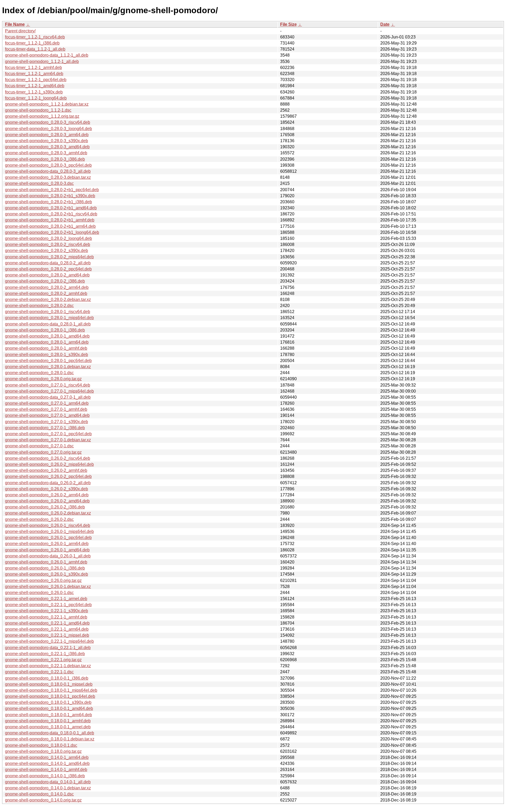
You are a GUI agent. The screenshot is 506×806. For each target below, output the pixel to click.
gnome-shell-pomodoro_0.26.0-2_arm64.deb (47, 495)
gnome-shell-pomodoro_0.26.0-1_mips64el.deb (49, 531)
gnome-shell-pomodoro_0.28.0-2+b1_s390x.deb (50, 196)
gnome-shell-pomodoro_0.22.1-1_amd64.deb (47, 623)
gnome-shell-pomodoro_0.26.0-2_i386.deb (45, 507)
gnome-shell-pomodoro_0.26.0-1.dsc (39, 592)
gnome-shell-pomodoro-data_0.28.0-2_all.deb (48, 263)
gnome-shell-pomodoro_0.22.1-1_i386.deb (45, 653)
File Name (15, 24)
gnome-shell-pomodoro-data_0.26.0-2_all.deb (48, 483)
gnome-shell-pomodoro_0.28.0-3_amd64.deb (47, 147)
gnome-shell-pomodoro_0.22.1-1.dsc (39, 672)
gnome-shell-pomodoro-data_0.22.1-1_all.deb (48, 647)
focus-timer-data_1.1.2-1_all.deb (35, 49)
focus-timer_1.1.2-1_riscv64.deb (35, 37)
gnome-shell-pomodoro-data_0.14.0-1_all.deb (48, 782)
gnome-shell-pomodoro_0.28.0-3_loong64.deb (48, 128)
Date (385, 24)
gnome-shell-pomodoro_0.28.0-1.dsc (39, 372)
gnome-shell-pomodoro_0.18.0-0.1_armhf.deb (48, 721)
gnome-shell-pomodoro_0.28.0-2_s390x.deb (46, 250)
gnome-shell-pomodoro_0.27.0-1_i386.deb (45, 428)
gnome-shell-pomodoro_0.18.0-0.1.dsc (41, 745)
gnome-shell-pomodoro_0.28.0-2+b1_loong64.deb (52, 232)
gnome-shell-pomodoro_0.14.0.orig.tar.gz (43, 800)
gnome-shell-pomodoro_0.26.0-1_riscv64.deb (47, 525)
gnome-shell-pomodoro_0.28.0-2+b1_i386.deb (48, 202)
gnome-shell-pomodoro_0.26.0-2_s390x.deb (46, 489)
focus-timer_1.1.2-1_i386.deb (32, 43)
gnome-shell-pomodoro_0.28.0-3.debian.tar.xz (48, 177)
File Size (288, 24)
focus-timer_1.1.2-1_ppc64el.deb (35, 79)
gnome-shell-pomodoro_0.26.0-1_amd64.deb (47, 550)
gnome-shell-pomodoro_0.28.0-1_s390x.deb (46, 354)
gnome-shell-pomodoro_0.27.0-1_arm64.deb (47, 403)
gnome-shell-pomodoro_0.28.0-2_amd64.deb (47, 275)
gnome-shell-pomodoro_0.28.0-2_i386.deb (45, 281)
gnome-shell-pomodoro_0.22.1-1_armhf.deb (46, 617)
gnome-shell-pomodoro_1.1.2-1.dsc (38, 110)
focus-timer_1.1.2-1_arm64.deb (34, 73)
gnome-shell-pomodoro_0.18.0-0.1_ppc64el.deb (50, 696)
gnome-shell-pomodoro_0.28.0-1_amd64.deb (47, 336)
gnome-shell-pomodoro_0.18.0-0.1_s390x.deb (48, 702)
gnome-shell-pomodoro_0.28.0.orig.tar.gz (43, 379)
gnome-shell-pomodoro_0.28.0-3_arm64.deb (47, 134)
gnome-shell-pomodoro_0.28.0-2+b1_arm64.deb (50, 226)
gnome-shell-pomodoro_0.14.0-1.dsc (39, 794)
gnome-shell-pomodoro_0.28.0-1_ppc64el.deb (48, 360)
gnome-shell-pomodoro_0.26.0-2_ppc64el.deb (48, 476)
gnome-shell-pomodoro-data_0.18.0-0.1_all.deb (49, 733)
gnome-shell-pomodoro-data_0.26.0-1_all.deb (48, 556)
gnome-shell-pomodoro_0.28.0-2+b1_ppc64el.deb (52, 189)
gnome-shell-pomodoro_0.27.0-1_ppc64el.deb (48, 434)
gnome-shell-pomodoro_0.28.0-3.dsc (39, 183)
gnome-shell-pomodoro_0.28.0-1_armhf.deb (46, 348)
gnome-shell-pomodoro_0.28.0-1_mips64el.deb (49, 317)
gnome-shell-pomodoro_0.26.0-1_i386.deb (45, 568)
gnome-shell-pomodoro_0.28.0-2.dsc (39, 305)
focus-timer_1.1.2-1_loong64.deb (36, 98)
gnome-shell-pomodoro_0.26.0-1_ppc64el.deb (48, 537)
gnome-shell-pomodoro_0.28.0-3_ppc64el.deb (48, 165)
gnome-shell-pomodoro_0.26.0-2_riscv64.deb (47, 458)
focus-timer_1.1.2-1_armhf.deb (33, 67)
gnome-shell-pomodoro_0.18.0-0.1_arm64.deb (48, 715)
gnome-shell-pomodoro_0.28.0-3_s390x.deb (46, 141)
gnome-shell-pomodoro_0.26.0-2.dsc (39, 519)
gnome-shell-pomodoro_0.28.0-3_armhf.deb (46, 153)
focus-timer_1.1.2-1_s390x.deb (34, 92)
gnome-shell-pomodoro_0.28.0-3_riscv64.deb (47, 122)
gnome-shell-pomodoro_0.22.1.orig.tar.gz (43, 659)
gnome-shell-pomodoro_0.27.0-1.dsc (39, 446)
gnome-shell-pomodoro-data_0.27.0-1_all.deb (48, 397)
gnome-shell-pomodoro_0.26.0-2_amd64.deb (47, 501)
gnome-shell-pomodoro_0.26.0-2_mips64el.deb (49, 464)
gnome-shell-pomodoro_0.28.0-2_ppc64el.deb (48, 269)
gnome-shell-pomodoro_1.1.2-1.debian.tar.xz (47, 104)
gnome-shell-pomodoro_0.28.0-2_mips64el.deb (49, 257)
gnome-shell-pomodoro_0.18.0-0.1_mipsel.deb (49, 684)
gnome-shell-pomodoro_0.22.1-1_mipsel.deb (47, 635)
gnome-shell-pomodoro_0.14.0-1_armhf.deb (46, 769)
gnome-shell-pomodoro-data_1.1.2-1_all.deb (46, 55)
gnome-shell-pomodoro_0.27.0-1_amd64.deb (47, 415)
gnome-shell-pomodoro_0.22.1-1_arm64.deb (47, 629)
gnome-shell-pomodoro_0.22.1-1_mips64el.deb (49, 641)
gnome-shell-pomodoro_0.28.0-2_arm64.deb (47, 287)
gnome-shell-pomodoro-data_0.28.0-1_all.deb (48, 324)
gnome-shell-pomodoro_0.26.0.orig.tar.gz (43, 580)
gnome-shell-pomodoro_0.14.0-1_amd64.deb (47, 763)
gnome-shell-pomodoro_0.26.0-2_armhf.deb (46, 470)
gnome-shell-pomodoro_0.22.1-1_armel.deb (46, 598)
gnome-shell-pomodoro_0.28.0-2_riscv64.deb (47, 244)
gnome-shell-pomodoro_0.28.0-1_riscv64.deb (47, 311)
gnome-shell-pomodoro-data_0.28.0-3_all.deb (48, 171)
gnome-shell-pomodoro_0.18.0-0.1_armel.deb (48, 727)
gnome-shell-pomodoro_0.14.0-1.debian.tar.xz (48, 788)
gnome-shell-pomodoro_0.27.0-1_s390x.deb (46, 421)
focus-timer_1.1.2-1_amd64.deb (34, 85)
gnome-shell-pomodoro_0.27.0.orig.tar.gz (43, 452)
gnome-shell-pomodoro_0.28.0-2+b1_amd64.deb (51, 208)
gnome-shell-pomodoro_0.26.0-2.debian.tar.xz (48, 513)
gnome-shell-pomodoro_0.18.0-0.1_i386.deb (46, 678)
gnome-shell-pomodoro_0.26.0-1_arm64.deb (47, 543)
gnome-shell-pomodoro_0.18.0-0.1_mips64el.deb (51, 690)
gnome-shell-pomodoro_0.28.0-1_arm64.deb (47, 342)
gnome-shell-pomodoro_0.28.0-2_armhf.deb (46, 293)
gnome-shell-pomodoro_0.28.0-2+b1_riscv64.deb (51, 214)
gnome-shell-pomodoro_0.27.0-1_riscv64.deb (47, 385)
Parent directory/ (20, 31)
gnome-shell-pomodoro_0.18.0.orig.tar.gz (43, 751)
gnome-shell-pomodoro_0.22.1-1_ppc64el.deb (48, 604)
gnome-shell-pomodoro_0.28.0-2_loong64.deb (48, 238)
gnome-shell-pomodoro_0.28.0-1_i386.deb (45, 330)
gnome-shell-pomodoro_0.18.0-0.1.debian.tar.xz (49, 739)
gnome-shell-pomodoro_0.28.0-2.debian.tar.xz (48, 299)
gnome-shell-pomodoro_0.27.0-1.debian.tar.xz (48, 440)
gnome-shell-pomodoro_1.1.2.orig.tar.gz (42, 116)
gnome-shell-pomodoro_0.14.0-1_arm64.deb (47, 757)
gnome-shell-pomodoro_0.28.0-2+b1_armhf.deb (49, 220)
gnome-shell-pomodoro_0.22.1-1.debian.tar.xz (48, 666)
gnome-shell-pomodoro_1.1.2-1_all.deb (42, 61)
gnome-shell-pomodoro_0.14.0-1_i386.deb (45, 776)
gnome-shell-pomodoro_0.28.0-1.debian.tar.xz (48, 366)
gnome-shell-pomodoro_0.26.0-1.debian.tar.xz (48, 586)
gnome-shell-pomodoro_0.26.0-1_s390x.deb (46, 574)
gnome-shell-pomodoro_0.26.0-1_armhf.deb (46, 562)
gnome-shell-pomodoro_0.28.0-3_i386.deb (45, 159)
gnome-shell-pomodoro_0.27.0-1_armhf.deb (46, 409)
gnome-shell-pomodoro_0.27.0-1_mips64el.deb (49, 391)
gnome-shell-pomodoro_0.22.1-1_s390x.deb (46, 611)
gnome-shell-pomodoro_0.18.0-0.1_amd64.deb (49, 708)
